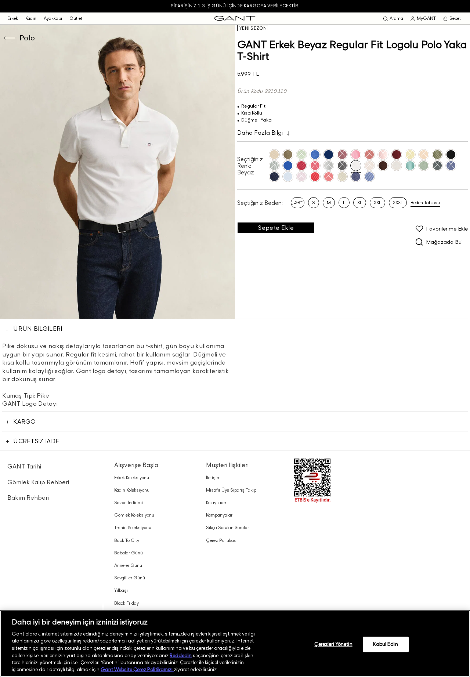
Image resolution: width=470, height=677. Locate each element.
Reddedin (181, 655)
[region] (235, 643)
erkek (12, 18)
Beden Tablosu (425, 202)
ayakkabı (53, 18)
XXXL (398, 202)
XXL (377, 202)
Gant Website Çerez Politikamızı (137, 669)
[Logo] (234, 18)
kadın (30, 18)
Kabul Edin (385, 644)
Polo (27, 37)
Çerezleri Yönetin (333, 644)
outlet (75, 18)
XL (359, 202)
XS (297, 202)
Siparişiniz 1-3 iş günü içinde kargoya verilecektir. (235, 5)
